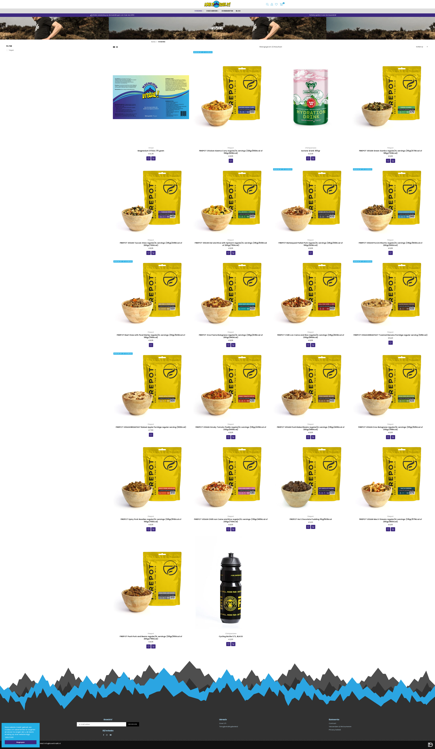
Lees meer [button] (9, 737)
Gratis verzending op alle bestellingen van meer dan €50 (113, 15)
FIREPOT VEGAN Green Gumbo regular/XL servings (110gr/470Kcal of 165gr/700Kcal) (390, 152)
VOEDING (199, 11)
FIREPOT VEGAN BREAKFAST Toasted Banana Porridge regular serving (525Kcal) (391, 335)
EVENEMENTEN (227, 11)
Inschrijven (132, 724)
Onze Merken (212, 11)
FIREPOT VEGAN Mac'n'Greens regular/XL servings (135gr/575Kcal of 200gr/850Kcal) (390, 520)
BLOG (238, 11)
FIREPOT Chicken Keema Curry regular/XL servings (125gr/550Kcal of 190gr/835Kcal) (231, 152)
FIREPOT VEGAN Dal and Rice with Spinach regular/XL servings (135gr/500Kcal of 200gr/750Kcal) (231, 244)
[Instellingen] (272, 4)
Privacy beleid (335, 729)
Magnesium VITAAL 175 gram (151, 151)
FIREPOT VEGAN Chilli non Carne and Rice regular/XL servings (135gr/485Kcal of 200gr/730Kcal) (231, 520)
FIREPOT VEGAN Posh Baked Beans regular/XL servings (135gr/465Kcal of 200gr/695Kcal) (310, 428)
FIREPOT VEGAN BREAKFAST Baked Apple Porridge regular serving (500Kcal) (151, 427)
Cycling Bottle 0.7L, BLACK (231, 636)
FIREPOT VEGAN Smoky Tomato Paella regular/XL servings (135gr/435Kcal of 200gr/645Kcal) (231, 428)
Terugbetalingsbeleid (228, 726)
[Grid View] (114, 46)
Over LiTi (222, 723)
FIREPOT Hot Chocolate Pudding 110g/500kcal (311, 519)
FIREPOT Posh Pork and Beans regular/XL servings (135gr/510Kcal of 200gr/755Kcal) (151, 637)
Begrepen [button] (21, 742)
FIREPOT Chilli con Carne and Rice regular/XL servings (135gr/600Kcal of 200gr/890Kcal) (310, 336)
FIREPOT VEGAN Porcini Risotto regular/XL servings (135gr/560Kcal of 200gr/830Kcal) (390, 244)
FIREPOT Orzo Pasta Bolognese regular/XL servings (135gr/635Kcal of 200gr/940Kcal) (231, 336)
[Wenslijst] (276, 4)
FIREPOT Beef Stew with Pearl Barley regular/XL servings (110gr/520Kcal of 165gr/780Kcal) (151, 336)
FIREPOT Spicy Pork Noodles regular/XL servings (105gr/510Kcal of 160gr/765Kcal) (151, 520)
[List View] (117, 46)
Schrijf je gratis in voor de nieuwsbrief (322, 15)
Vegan (11, 50)
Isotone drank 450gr (310, 151)
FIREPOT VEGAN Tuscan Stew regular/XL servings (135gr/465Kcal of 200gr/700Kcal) (151, 244)
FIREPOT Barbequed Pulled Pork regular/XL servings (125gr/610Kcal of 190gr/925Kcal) (311, 244)
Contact (332, 723)
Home (153, 42)
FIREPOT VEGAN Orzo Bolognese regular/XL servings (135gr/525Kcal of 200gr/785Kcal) (390, 428)
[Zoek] (267, 4)
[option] (112, 15)
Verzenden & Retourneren (340, 726)
